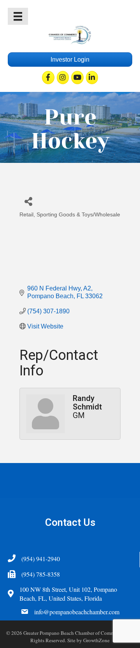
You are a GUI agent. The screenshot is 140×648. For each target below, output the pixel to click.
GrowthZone (96, 640)
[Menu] (18, 16)
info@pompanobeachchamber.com (76, 612)
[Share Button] (28, 201)
